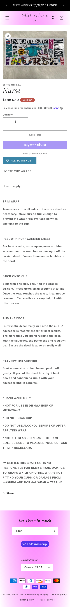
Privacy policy (26, 600)
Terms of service (46, 600)
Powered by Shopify (37, 594)
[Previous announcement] (7, 5)
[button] (7, 18)
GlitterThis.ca (19, 594)
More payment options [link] (35, 153)
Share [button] (10, 493)
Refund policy (59, 594)
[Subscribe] (54, 531)
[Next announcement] (63, 5)
